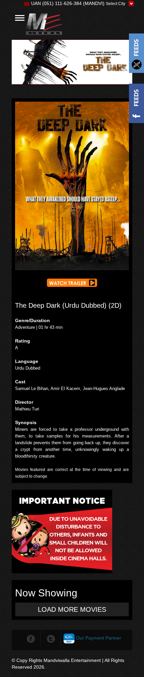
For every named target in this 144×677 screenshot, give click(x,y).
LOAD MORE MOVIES (72, 609)
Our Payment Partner (98, 638)
